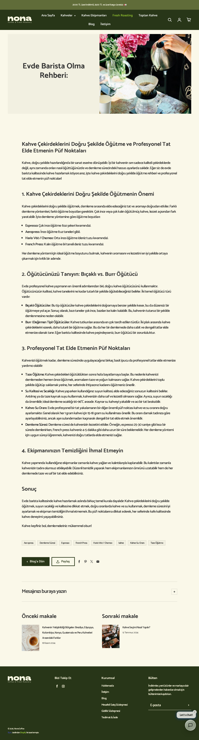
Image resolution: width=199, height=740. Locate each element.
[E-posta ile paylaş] (97, 561)
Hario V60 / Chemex (102, 543)
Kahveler (67, 15)
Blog (91, 24)
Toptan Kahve (148, 15)
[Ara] (170, 19)
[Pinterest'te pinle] (85, 561)
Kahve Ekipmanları (94, 15)
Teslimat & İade (109, 718)
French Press (81, 543)
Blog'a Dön (37, 561)
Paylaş (65, 561)
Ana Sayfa (48, 15)
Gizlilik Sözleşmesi (110, 711)
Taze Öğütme (157, 543)
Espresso (65, 543)
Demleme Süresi (47, 543)
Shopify (23, 732)
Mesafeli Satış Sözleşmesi (114, 705)
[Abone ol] (188, 705)
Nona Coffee (19, 728)
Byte (9, 732)
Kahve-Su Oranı (137, 543)
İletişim (105, 24)
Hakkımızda (107, 686)
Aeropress (28, 543)
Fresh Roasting (123, 15)
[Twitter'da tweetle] (91, 561)
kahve (121, 543)
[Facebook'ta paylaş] (79, 561)
